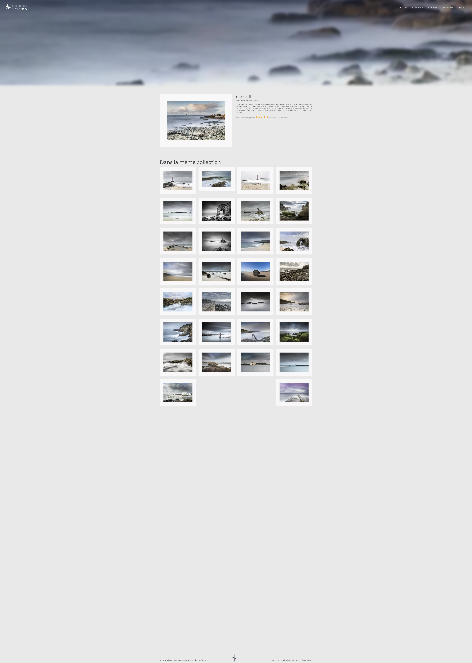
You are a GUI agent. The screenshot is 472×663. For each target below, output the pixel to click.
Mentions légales (279, 660)
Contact (462, 7)
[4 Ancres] (264, 117)
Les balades (447, 7)
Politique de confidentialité (299, 660)
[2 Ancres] (259, 117)
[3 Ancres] (262, 117)
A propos (432, 7)
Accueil (403, 7)
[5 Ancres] (267, 117)
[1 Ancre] (256, 117)
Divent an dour (252, 101)
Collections (417, 7)
